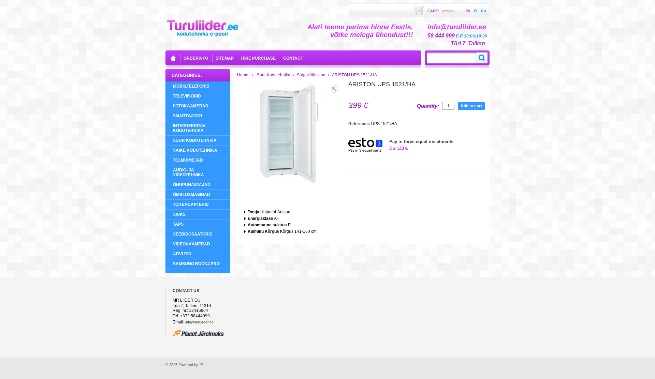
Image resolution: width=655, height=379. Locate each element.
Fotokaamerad (190, 106)
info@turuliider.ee (199, 322)
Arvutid (182, 254)
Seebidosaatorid (193, 234)
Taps (178, 224)
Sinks (179, 214)
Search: (481, 57)
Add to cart (471, 106)
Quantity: (428, 106)
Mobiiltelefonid (191, 86)
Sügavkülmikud (311, 75)
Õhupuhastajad (191, 184)
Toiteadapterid (191, 204)
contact (293, 58)
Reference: (359, 123)
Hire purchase (258, 58)
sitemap (225, 58)
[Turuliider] (202, 28)
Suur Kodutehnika (195, 140)
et (476, 11)
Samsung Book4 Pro (196, 263)
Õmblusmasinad (191, 194)
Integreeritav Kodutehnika (189, 128)
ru (483, 11)
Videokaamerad (191, 244)
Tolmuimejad (188, 160)
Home (242, 75)
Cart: (441, 11)
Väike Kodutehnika (195, 150)
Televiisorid (187, 96)
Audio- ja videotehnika (188, 172)
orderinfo (196, 58)
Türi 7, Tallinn (468, 43)
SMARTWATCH (187, 115)
